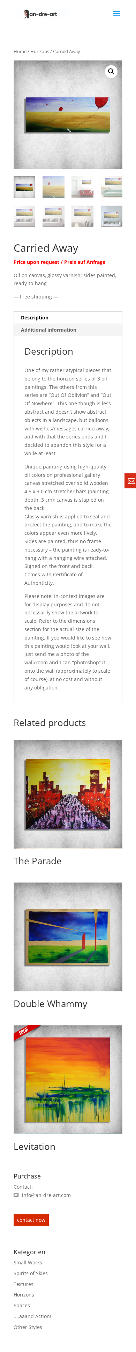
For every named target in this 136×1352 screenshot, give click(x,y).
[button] (111, 71)
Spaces (22, 1305)
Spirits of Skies (31, 1273)
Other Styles (28, 1327)
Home (20, 51)
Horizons (39, 51)
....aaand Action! (32, 1316)
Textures (23, 1284)
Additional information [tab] (48, 329)
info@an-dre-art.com (46, 1195)
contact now (31, 1220)
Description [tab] (34, 317)
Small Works (28, 1262)
